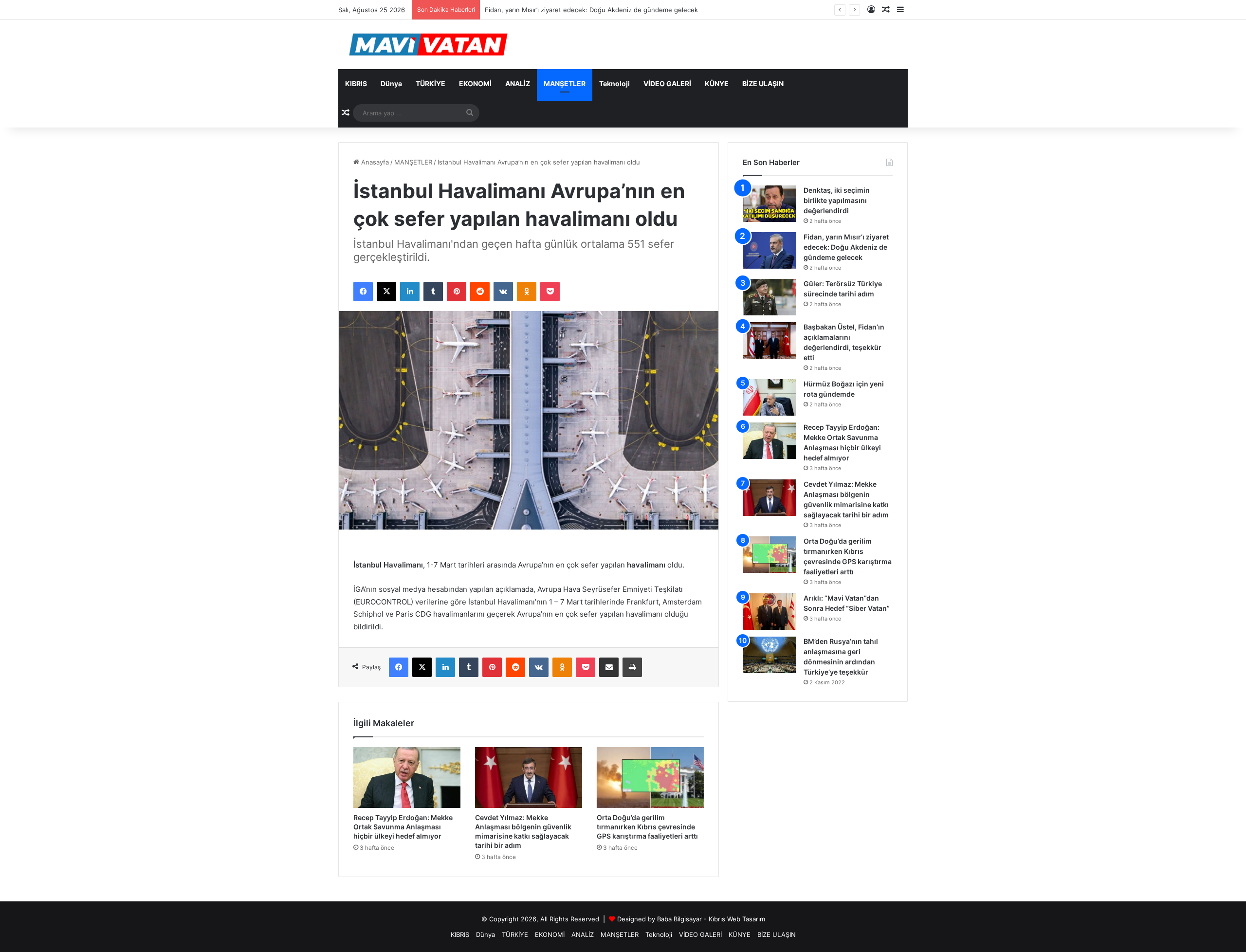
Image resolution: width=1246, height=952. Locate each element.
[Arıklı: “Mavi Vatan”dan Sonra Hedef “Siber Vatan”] (769, 611)
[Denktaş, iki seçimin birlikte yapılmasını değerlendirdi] (769, 203)
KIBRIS (356, 83)
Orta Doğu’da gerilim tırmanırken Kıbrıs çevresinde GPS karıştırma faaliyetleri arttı (647, 826)
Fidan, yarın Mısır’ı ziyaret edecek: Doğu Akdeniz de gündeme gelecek (591, 10)
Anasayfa (374, 162)
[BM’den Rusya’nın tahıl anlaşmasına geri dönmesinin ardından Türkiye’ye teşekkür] (769, 655)
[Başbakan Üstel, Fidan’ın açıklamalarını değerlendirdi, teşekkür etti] (769, 340)
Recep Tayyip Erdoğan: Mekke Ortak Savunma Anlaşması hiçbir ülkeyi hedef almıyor (403, 826)
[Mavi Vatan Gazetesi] (428, 44)
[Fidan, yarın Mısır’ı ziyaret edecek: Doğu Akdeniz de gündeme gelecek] (769, 250)
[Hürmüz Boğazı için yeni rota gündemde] (769, 397)
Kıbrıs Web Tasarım (737, 919)
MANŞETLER (565, 83)
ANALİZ (517, 83)
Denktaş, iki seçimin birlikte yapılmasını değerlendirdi (837, 200)
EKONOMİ (475, 83)
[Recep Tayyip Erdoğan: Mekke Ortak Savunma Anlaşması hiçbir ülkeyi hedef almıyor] (406, 777)
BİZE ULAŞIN (763, 83)
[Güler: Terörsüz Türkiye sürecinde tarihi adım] (769, 297)
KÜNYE (717, 83)
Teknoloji (614, 83)
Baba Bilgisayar (679, 919)
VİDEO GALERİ (667, 83)
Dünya (391, 83)
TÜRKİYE (430, 83)
